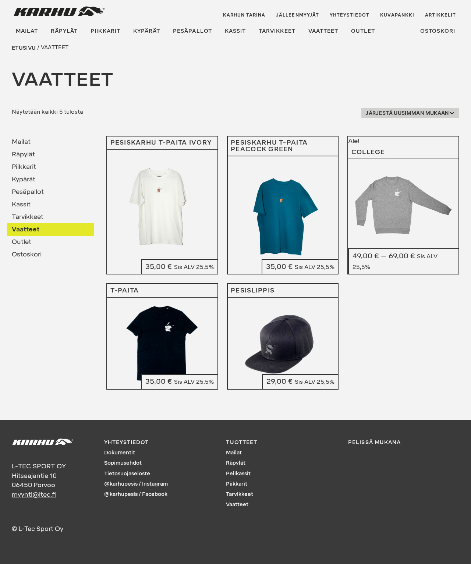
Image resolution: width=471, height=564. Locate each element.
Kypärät (146, 31)
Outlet (363, 31)
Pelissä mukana (374, 442)
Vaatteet (323, 31)
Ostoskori (437, 31)
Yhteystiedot (350, 15)
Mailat (27, 31)
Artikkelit (440, 15)
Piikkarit (105, 31)
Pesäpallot (192, 31)
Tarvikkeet (277, 31)
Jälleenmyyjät (297, 15)
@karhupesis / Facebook (135, 494)
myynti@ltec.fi (34, 494)
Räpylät (64, 31)
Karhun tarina (244, 15)
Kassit (235, 31)
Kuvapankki (397, 15)
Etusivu (24, 48)
